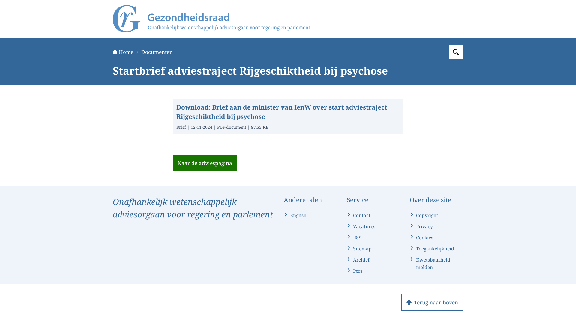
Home (126, 52)
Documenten (157, 52)
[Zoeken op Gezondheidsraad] (456, 52)
